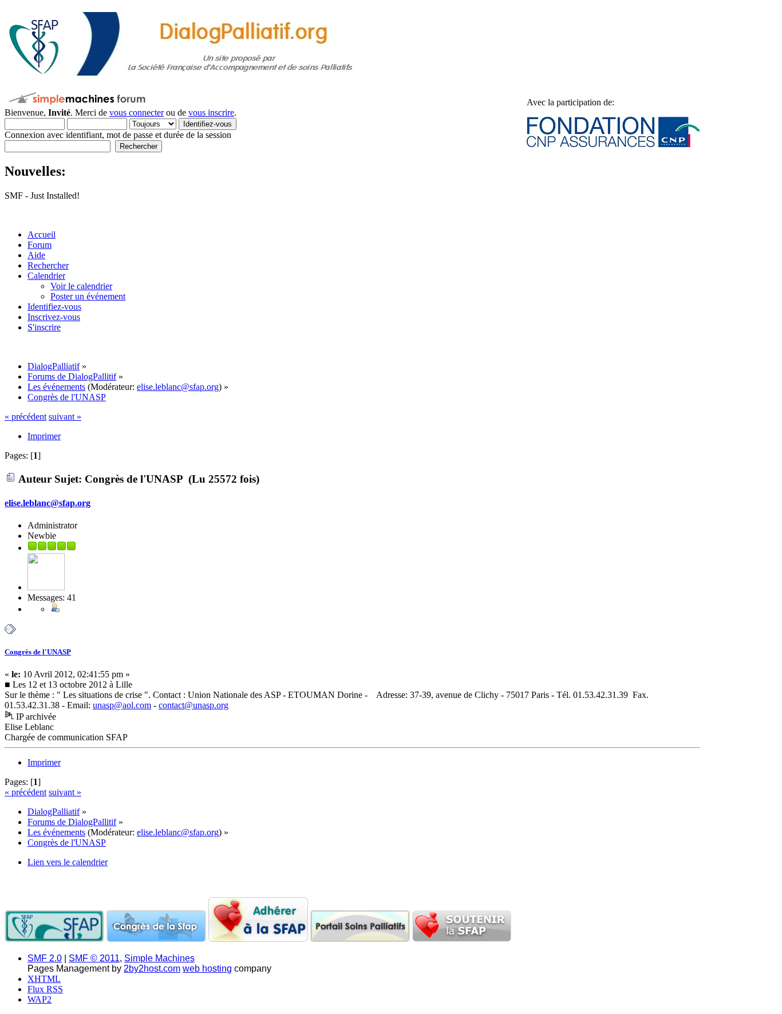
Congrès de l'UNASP (38, 652)
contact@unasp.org (193, 705)
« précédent (25, 416)
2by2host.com (152, 968)
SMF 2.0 (44, 958)
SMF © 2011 (94, 958)
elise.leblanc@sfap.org (178, 387)
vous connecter (136, 112)
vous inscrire (211, 112)
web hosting (207, 968)
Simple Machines (159, 958)
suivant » (65, 416)
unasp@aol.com (122, 705)
